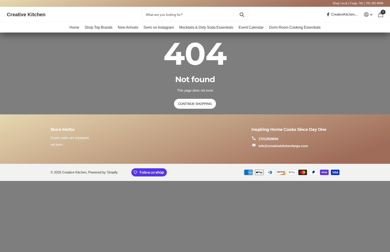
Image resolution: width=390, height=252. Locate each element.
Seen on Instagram (159, 27)
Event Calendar (251, 27)
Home (74, 27)
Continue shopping (195, 104)
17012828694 (268, 139)
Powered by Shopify (103, 172)
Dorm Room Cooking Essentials (294, 27)
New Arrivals (128, 27)
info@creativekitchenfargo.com (283, 146)
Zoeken (242, 14)
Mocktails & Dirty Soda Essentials (206, 27)
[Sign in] (368, 14)
